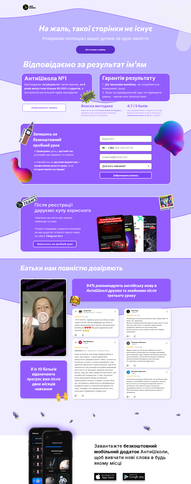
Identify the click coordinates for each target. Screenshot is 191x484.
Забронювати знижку (125, 175)
